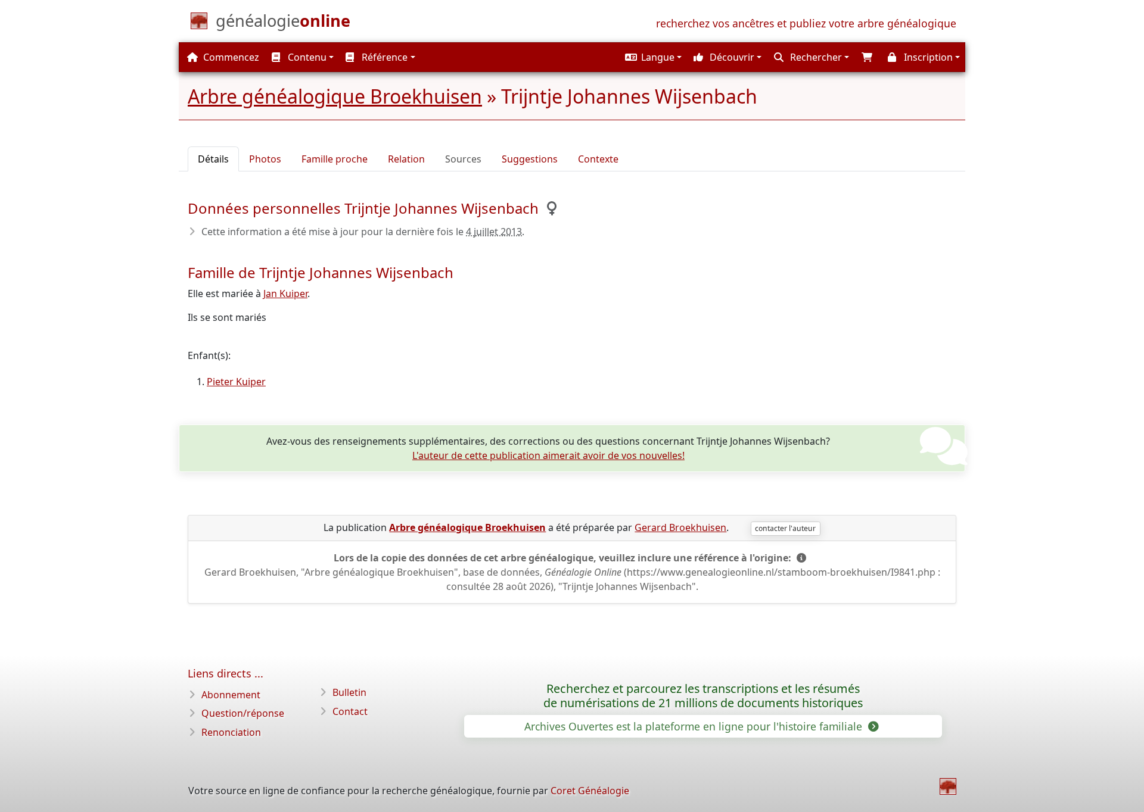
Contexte (598, 158)
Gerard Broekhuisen (680, 527)
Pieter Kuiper (236, 381)
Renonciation (231, 732)
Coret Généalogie (590, 790)
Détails (213, 158)
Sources (463, 158)
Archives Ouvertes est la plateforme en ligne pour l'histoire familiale (694, 726)
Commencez (230, 57)
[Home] (948, 786)
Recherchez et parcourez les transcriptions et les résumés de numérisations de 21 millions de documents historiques (703, 696)
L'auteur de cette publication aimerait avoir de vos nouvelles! (548, 455)
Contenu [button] (306, 57)
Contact (350, 711)
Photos (265, 158)
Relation (406, 158)
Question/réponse (242, 713)
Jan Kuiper (285, 293)
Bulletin (349, 692)
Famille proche (334, 158)
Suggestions (530, 158)
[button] (651, 57)
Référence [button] (383, 57)
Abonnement (230, 694)
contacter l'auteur (785, 528)
